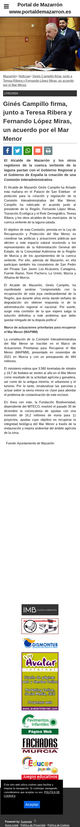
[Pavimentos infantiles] (40, 733)
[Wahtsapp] (27, 150)
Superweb (26, 821)
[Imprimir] (48, 150)
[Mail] (38, 150)
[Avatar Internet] (40, 709)
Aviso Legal (11, 825)
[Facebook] (7, 150)
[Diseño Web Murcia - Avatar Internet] (34, 821)
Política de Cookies (59, 825)
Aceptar (31, 804)
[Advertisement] (40, 489)
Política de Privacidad (33, 825)
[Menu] (3, 7)
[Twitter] (17, 150)
